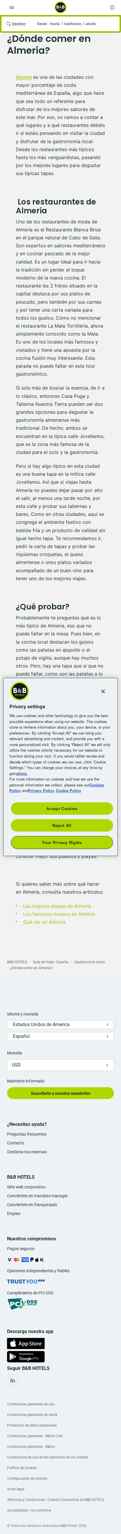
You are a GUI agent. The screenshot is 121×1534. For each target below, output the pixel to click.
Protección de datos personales (32, 1425)
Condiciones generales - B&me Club (35, 1436)
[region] (60, 767)
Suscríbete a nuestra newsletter (60, 1093)
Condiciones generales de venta (32, 1415)
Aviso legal (15, 1489)
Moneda (14, 1053)
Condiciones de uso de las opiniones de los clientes (47, 1457)
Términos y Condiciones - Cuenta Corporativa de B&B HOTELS (55, 1500)
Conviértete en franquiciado (32, 1204)
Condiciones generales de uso (30, 1404)
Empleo (14, 1213)
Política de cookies (22, 1468)
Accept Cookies (61, 808)
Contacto (15, 1143)
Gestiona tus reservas (27, 1151)
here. (23, 773)
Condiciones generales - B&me (31, 1447)
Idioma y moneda (22, 1014)
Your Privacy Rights (62, 842)
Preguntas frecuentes (26, 1134)
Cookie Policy (68, 790)
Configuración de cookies (27, 1478)
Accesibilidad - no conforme (29, 1510)
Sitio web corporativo (26, 1187)
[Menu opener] (11, 7)
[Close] (103, 691)
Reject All (62, 825)
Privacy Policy (41, 790)
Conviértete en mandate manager (37, 1195)
